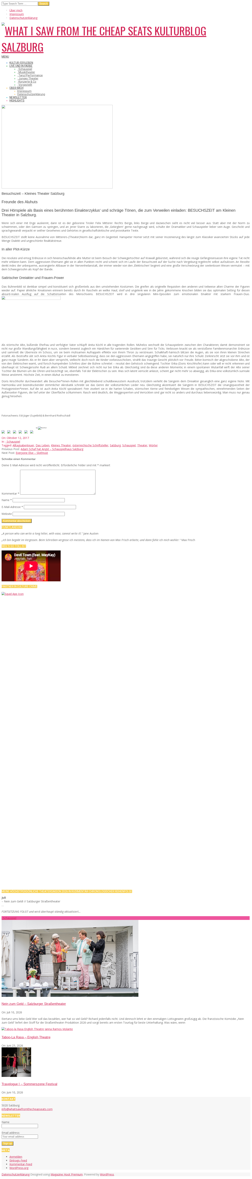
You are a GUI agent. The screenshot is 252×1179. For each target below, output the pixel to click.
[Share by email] (32, 432)
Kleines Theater (61, 445)
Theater (142, 445)
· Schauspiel (12, 441)
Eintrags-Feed (18, 1160)
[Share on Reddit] (15, 432)
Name (7, 500)
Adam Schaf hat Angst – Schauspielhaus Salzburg (52, 449)
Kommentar (10, 493)
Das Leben (42, 445)
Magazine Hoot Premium (67, 1174)
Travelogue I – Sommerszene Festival (29, 1084)
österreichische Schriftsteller (90, 445)
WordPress (107, 1174)
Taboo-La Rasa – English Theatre (26, 1037)
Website (7, 514)
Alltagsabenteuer (23, 445)
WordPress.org (18, 1168)
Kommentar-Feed (20, 1164)
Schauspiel (129, 445)
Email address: (11, 1133)
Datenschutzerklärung (16, 1174)
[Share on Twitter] (9, 432)
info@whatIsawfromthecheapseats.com (27, 1109)
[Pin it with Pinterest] (21, 432)
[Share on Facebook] (4, 432)
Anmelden (15, 1157)
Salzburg (115, 445)
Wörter (153, 445)
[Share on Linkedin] (26, 432)
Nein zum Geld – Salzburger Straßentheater (34, 1004)
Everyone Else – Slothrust (32, 453)
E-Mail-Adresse (12, 507)
